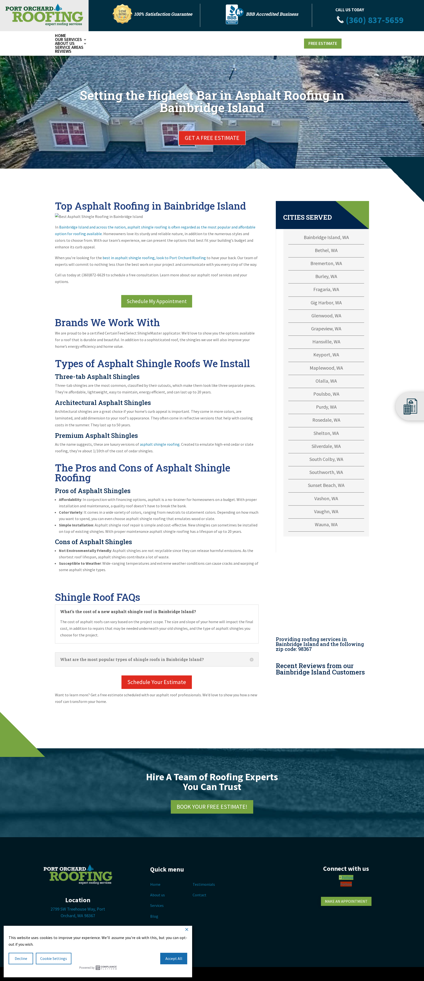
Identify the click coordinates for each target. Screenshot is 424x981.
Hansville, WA (326, 341)
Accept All (173, 958)
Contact (199, 894)
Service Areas (69, 47)
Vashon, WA (326, 498)
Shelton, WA (326, 433)
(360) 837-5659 (374, 20)
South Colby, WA (326, 459)
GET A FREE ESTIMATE (212, 138)
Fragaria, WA (326, 289)
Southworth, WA (326, 472)
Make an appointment (346, 901)
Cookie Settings (53, 958)
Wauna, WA (326, 524)
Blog (154, 916)
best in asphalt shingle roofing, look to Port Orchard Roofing (154, 257)
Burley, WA (326, 276)
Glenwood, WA (326, 315)
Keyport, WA (326, 354)
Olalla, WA (326, 381)
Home (60, 35)
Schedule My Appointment (157, 301)
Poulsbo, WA (326, 394)
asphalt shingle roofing (160, 444)
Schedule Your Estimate (156, 682)
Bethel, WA (326, 250)
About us (157, 894)
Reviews (63, 51)
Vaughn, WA (326, 511)
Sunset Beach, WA (326, 485)
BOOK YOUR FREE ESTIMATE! (212, 806)
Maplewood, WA (326, 368)
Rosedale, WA (326, 420)
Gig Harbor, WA (326, 302)
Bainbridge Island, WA (326, 237)
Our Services (68, 39)
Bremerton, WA (326, 263)
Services (157, 905)
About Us (65, 43)
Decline (21, 958)
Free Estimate (322, 43)
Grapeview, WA (326, 328)
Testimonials (204, 884)
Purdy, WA (326, 407)
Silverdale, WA (326, 446)
